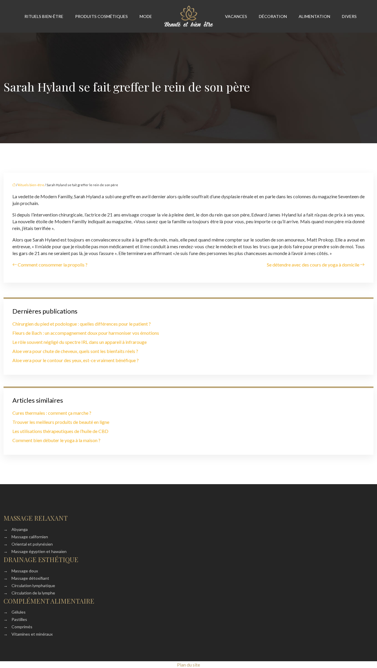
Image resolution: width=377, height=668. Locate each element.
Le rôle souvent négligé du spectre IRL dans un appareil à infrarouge (79, 342)
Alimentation (314, 16)
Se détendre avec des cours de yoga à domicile (313, 264)
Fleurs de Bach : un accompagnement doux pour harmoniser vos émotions (85, 333)
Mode (146, 16)
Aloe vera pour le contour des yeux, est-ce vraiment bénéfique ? (75, 360)
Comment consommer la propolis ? (52, 264)
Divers (349, 16)
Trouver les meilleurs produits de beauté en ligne (60, 422)
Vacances (236, 16)
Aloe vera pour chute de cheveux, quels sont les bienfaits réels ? (75, 351)
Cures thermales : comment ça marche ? (51, 413)
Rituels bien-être (43, 16)
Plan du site (188, 664)
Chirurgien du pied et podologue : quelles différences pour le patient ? (81, 323)
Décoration (273, 16)
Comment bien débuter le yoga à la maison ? (56, 440)
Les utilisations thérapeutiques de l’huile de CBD (60, 431)
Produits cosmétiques (101, 16)
